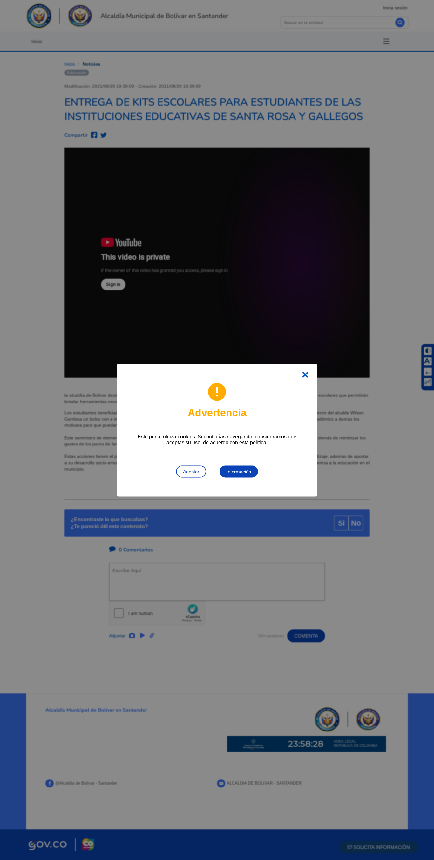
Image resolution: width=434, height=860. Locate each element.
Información (239, 471)
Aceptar (191, 471)
